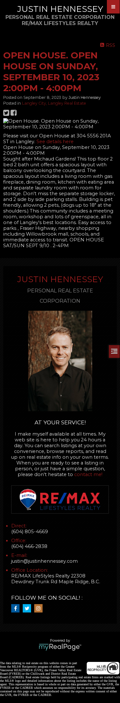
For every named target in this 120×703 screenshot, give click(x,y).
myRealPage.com (60, 647)
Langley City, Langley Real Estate (54, 103)
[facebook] (17, 609)
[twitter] (28, 609)
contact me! (88, 474)
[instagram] (40, 609)
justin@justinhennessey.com (44, 561)
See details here (55, 141)
